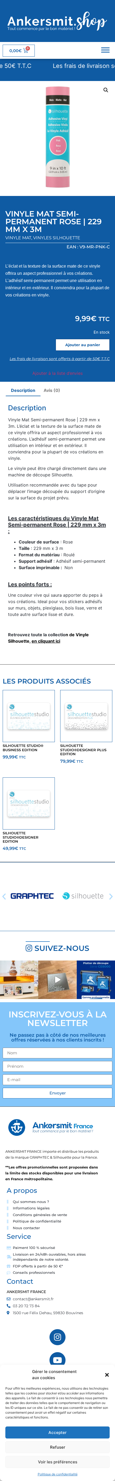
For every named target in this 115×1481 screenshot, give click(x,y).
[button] (107, 1375)
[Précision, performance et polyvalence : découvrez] (96, 980)
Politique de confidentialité (58, 1474)
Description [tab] (23, 390)
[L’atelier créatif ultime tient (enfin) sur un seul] (19, 980)
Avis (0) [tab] (52, 390)
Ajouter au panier (82, 344)
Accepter (57, 1432)
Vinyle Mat (18, 237)
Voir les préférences (57, 1461)
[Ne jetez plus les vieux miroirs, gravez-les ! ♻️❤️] (57, 980)
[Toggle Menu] (105, 49)
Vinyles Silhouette (56, 237)
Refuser (57, 1447)
